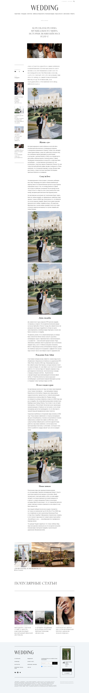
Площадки (23, 13)
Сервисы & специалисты (39, 13)
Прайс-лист (31, 661)
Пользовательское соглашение (66, 681)
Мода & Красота (59, 13)
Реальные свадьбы (49, 13)
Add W (29, 667)
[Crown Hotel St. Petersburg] (35, 569)
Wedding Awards (32, 664)
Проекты (72, 13)
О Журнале (17, 658)
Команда (17, 661)
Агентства (29, 13)
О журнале (64, 1)
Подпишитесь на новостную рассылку (49, 659)
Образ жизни (66, 13)
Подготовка (17, 13)
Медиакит (30, 658)
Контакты (70, 1)
